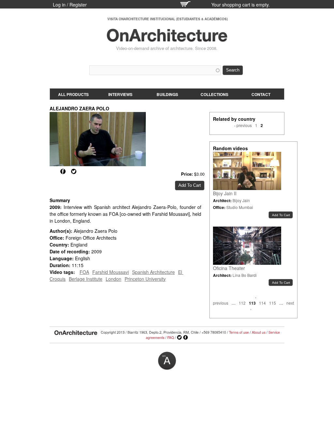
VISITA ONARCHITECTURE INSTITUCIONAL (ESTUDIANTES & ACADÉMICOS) (167, 19)
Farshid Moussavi (110, 272)
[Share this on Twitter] (73, 171)
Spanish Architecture (153, 272)
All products (73, 94)
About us (259, 332)
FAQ (170, 337)
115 (272, 303)
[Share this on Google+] (52, 171)
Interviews (120, 94)
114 (262, 303)
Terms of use (239, 332)
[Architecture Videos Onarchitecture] (167, 39)
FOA (84, 272)
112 (242, 303)
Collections (214, 94)
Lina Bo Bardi (245, 275)
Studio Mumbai (239, 207)
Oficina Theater (229, 268)
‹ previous (243, 125)
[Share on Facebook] (63, 171)
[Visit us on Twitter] (179, 337)
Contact (260, 94)
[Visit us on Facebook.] (185, 337)
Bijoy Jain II (224, 193)
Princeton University (145, 279)
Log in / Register (70, 4)
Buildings (167, 94)
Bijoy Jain (241, 200)
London (113, 279)
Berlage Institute (85, 279)
